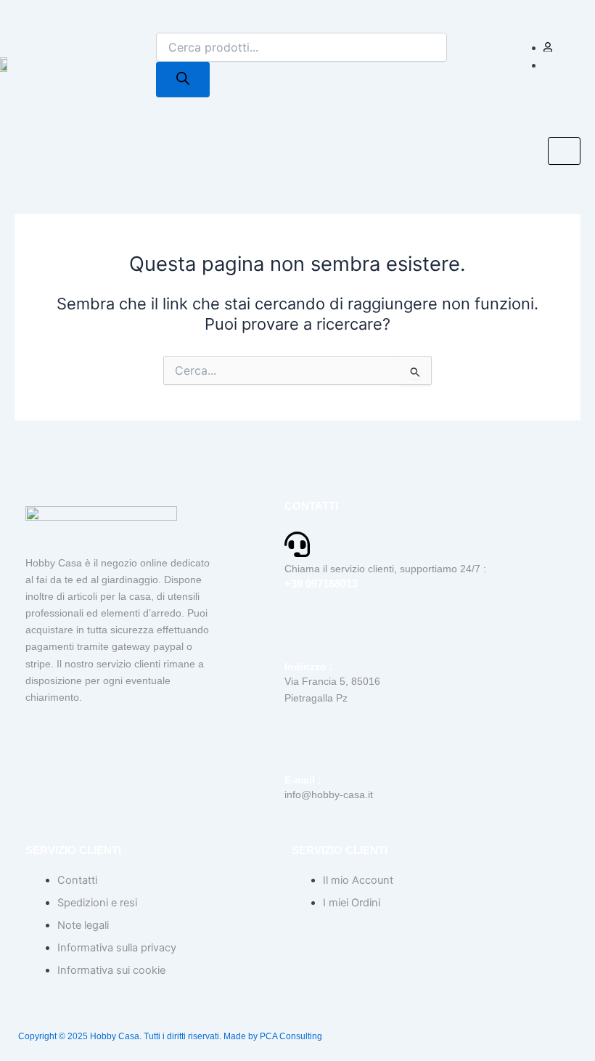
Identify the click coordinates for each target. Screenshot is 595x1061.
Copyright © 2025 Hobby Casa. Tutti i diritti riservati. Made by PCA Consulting (170, 1036)
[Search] (183, 79)
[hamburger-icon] (564, 151)
